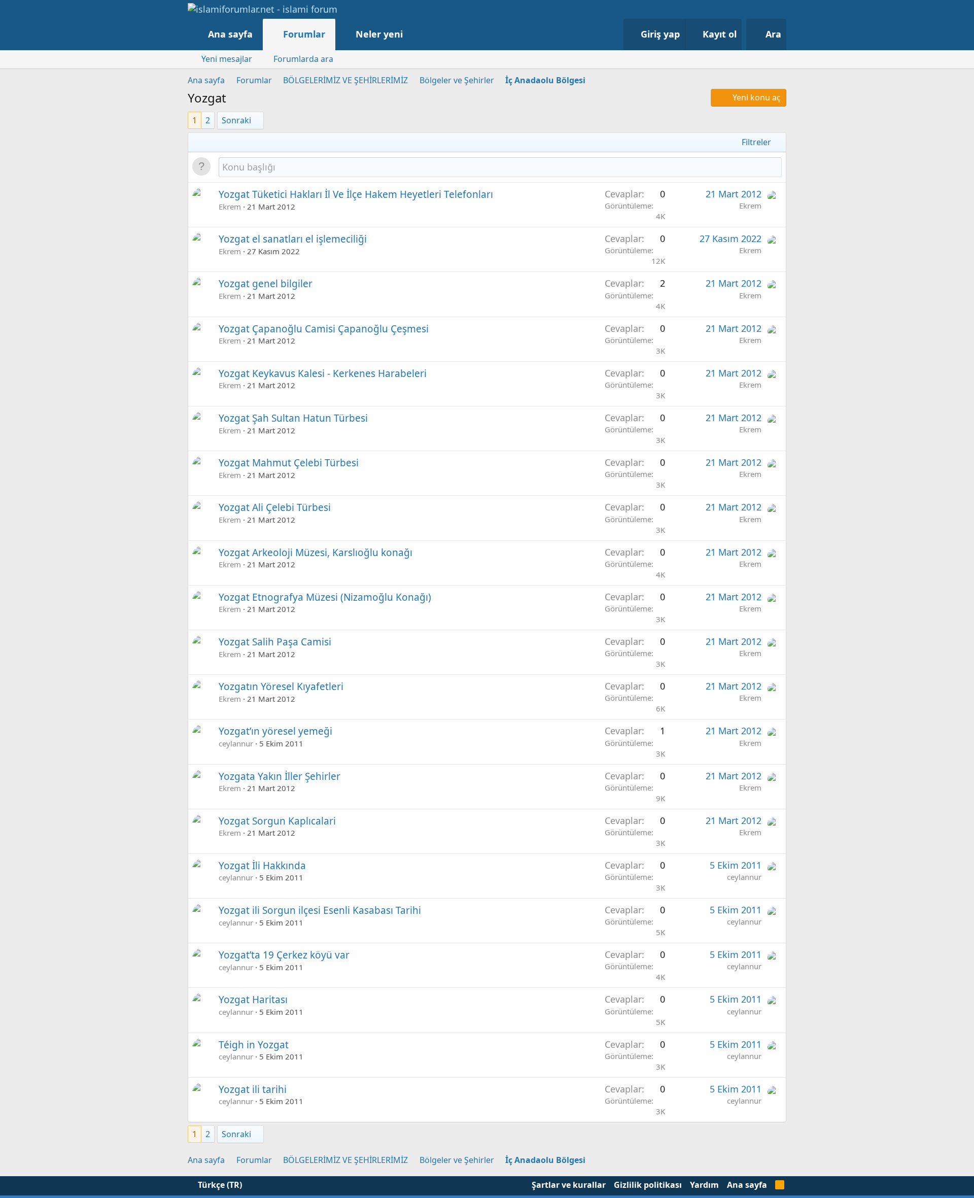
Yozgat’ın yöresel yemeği (275, 731)
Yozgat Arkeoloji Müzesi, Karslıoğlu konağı (315, 552)
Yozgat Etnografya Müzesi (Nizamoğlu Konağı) (325, 597)
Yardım (704, 1184)
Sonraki (236, 120)
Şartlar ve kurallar (569, 1184)
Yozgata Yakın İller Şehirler (279, 776)
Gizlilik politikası (648, 1184)
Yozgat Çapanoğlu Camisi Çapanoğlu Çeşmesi (324, 328)
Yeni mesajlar (226, 58)
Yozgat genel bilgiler (265, 283)
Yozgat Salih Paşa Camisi (275, 641)
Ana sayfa (230, 34)
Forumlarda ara (303, 58)
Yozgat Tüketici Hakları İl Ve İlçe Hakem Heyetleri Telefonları (356, 194)
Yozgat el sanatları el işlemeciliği (293, 239)
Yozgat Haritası (253, 999)
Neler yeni (379, 34)
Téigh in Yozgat (254, 1044)
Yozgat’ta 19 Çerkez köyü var (284, 955)
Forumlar (304, 34)
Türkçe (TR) (219, 1184)
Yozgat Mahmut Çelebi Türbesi (289, 462)
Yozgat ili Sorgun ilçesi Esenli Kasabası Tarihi (320, 910)
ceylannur (236, 743)
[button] (413, 34)
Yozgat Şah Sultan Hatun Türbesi (293, 418)
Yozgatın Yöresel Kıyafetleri (281, 686)
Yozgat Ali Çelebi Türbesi (275, 507)
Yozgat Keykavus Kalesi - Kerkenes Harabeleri (323, 373)
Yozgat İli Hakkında (262, 865)
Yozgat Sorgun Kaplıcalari (277, 821)
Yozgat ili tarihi (253, 1089)
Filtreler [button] (756, 142)
